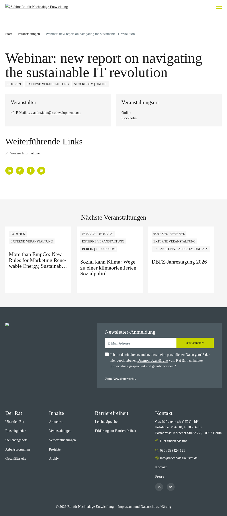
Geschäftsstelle (15, 458)
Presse (159, 476)
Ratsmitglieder (15, 431)
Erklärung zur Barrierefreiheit (115, 431)
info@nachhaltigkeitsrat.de (179, 458)
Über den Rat (14, 421)
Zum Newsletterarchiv (120, 379)
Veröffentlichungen (62, 440)
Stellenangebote (16, 440)
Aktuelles (55, 421)
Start (8, 34)
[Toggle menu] (219, 7)
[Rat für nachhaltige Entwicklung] (36, 7)
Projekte (55, 449)
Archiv (54, 458)
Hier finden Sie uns (173, 441)
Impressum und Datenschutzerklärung (144, 506)
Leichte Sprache (106, 421)
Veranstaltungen (29, 34)
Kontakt (160, 467)
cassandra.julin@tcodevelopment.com (53, 112)
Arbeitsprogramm (17, 449)
